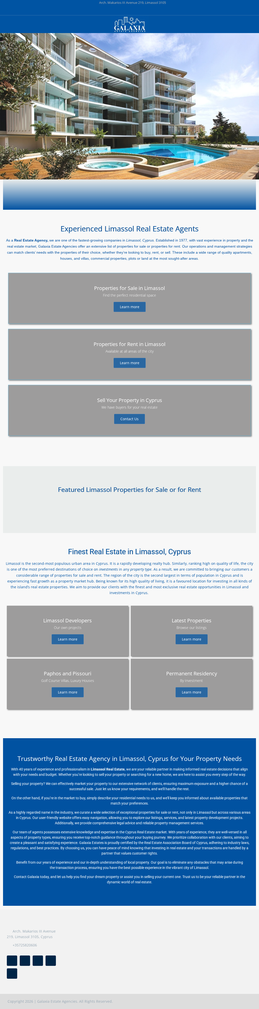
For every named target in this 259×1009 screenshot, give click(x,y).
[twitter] (114, 10)
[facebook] (103, 10)
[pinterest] (135, 10)
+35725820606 (25, 945)
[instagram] (155, 10)
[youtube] (145, 10)
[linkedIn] (124, 10)
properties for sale (131, 246)
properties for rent (165, 246)
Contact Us (129, 418)
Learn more (129, 306)
